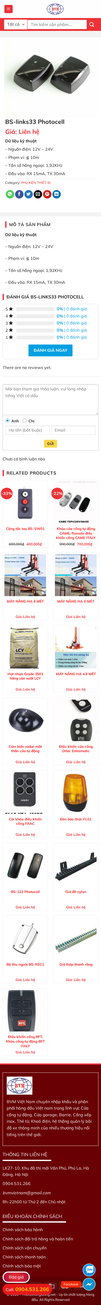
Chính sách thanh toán (24, 1256)
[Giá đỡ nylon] (76, 865)
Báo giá (16, 1277)
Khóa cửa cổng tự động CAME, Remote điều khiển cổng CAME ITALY (76, 533)
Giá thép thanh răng (75, 964)
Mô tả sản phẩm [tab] (30, 224)
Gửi (50, 443)
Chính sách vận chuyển (25, 1247)
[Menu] (8, 9)
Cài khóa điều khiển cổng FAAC (25, 821)
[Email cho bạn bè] (38, 194)
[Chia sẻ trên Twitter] (28, 194)
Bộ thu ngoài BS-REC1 (25, 964)
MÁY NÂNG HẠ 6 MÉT (75, 601)
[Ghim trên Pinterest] (47, 194)
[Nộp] (92, 24)
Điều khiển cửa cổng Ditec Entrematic (76, 748)
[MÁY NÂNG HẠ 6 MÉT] (76, 575)
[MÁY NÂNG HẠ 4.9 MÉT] (76, 647)
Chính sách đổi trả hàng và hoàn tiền (38, 1238)
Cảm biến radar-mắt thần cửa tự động (25, 748)
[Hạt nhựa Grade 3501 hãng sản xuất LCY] (25, 647)
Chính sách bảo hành (23, 1229)
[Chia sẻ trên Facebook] (19, 194)
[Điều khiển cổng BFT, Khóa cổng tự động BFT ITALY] (25, 1011)
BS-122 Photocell (25, 891)
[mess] (89, 1284)
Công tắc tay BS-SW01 (25, 528)
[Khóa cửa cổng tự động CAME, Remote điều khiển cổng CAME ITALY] (76, 502)
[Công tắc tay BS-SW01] (25, 502)
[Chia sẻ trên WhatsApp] (10, 194)
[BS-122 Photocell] (25, 865)
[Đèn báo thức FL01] (76, 793)
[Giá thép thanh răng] (76, 938)
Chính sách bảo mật (22, 1265)
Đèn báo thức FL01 (75, 819)
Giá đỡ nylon (75, 891)
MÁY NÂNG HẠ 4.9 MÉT (76, 674)
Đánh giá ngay (50, 350)
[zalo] (89, 1270)
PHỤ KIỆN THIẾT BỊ (36, 183)
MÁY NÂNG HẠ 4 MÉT (25, 601)
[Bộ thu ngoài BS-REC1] (25, 938)
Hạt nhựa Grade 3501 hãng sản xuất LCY (25, 676)
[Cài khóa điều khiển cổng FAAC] (25, 793)
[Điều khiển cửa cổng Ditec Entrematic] (76, 720)
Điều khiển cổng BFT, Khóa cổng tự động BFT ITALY (25, 1041)
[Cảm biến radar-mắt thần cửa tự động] (25, 720)
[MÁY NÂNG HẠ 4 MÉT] (25, 575)
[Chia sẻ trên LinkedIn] (56, 194)
